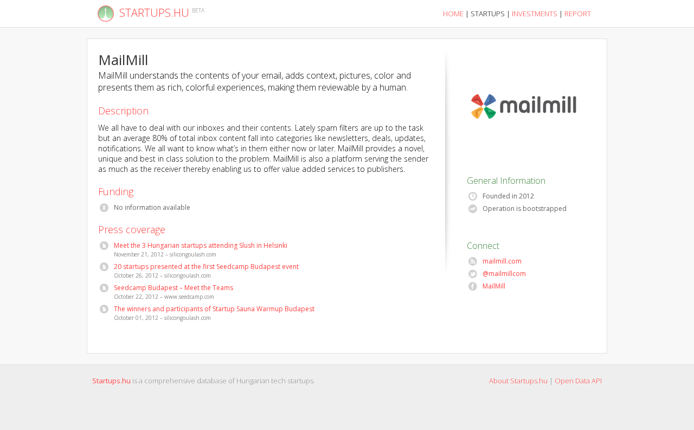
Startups (488, 13)
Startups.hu (111, 381)
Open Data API (578, 381)
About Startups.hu (518, 381)
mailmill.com (502, 261)
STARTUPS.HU (154, 12)
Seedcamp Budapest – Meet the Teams (173, 288)
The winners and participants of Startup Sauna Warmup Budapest (214, 309)
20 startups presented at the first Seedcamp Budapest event (206, 266)
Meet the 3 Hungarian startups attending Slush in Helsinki (200, 245)
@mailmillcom (504, 273)
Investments (534, 13)
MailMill (494, 286)
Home (453, 13)
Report (577, 13)
